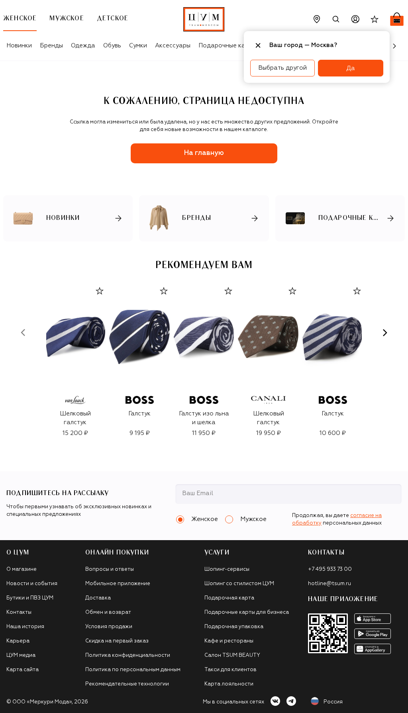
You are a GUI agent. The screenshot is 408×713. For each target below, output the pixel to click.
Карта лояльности (228, 684)
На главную (204, 153)
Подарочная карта (229, 598)
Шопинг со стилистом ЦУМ (239, 583)
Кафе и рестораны (228, 641)
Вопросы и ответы (109, 569)
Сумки (138, 46)
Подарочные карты (227, 46)
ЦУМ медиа (20, 655)
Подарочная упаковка (233, 626)
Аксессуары (172, 46)
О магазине (21, 569)
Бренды (51, 46)
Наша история (25, 626)
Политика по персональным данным (132, 669)
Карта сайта (22, 669)
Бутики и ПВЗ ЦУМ (29, 598)
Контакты (18, 612)
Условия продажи (108, 626)
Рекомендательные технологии (127, 684)
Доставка (98, 598)
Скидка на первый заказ (117, 641)
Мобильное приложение (117, 583)
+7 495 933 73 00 (330, 569)
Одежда (83, 46)
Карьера (17, 641)
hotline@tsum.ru (329, 583)
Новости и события (31, 583)
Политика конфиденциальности (127, 655)
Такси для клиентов (230, 669)
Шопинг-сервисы (226, 569)
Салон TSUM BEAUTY (232, 655)
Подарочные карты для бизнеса (246, 612)
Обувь (112, 46)
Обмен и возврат (108, 612)
